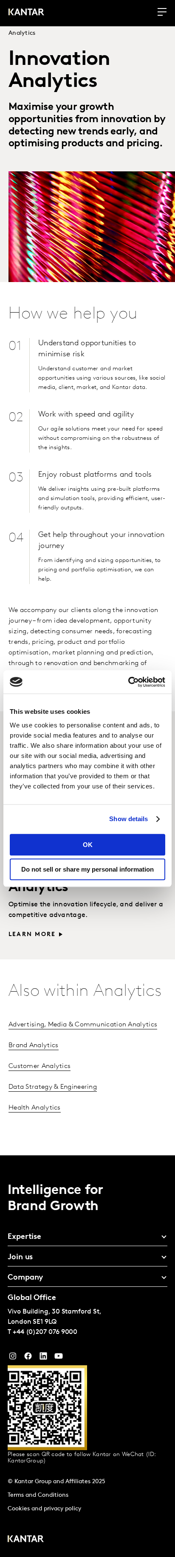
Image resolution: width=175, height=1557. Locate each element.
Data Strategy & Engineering (52, 1087)
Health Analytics (34, 1107)
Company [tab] (25, 1278)
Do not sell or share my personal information (87, 869)
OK (88, 844)
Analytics (22, 33)
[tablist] (87, 1356)
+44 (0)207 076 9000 (45, 1332)
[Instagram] (13, 1358)
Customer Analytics (39, 1066)
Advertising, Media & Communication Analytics (82, 1024)
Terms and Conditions (38, 1495)
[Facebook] (28, 1358)
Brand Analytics (33, 1045)
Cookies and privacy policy (44, 1509)
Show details (128, 818)
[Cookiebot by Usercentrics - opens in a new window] (128, 682)
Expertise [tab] (24, 1237)
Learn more (32, 934)
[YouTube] (43, 1358)
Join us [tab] (20, 1257)
